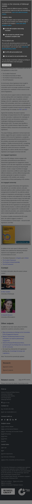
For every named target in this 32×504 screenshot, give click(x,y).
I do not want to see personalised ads (16, 56)
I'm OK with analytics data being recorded (14, 29)
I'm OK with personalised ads (13, 52)
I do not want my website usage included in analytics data (14, 35)
